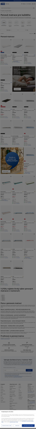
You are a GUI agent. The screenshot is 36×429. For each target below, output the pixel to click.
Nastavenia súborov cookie (6, 425)
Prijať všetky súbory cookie (28, 425)
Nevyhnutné (17, 425)
